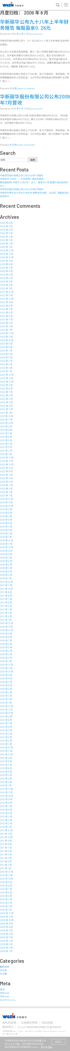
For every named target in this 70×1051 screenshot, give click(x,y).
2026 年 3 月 (6, 240)
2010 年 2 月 (6, 906)
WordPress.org (7, 999)
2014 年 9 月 (6, 716)
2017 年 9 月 (6, 592)
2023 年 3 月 (6, 364)
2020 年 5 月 (6, 481)
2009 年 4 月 (6, 940)
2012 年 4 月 (6, 816)
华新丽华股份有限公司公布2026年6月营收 (21, 189)
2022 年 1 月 (6, 412)
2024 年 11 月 (6, 295)
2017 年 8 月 (6, 595)
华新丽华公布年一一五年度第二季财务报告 (22, 179)
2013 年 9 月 (6, 757)
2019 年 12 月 (6, 499)
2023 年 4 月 (6, 360)
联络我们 (8, 1026)
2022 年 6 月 (6, 395)
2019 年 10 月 (6, 505)
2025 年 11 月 (6, 253)
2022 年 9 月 (6, 385)
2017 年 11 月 (6, 585)
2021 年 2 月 (6, 450)
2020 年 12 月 (7, 457)
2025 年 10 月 (7, 257)
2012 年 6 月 (6, 809)
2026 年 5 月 (6, 233)
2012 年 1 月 (6, 826)
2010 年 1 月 (6, 909)
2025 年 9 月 (6, 260)
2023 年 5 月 (6, 357)
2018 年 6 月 (6, 561)
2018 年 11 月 (6, 543)
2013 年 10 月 (6, 754)
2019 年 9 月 (6, 509)
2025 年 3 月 (6, 281)
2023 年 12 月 (7, 333)
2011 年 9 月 (6, 840)
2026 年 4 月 (6, 236)
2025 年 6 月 (6, 271)
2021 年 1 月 (6, 454)
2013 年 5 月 (6, 771)
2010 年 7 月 (6, 889)
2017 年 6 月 (6, 602)
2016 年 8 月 (6, 637)
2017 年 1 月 (6, 619)
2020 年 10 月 (7, 464)
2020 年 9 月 (6, 467)
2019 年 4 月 (6, 526)
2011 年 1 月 (5, 868)
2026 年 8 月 (6, 222)
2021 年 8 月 (6, 430)
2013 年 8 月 (6, 761)
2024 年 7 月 (6, 309)
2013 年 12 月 (6, 747)
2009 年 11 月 (6, 916)
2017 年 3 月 (6, 612)
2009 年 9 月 (6, 923)
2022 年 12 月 (7, 374)
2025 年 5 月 (6, 274)
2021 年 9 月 (6, 426)
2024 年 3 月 (6, 323)
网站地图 (47, 1022)
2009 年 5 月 (6, 937)
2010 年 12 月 (6, 871)
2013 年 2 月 (6, 782)
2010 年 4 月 (6, 899)
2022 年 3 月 (6, 405)
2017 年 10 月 (6, 588)
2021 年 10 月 (6, 423)
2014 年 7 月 (6, 723)
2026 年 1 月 (6, 247)
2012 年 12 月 (6, 789)
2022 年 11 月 (6, 378)
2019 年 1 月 (6, 537)
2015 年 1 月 (6, 702)
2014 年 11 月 (6, 709)
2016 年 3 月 (6, 654)
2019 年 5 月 (6, 523)
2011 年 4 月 (6, 858)
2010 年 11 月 (6, 875)
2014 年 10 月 (6, 713)
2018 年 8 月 (6, 554)
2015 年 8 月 (6, 678)
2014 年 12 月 (6, 706)
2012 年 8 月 (6, 802)
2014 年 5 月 (6, 730)
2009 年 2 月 (6, 947)
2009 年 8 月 (6, 927)
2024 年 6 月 (6, 312)
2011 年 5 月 (6, 854)
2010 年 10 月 (6, 878)
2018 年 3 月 (6, 571)
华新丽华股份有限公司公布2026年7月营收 (21, 175)
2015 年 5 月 (6, 688)
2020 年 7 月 (6, 474)
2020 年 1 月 (6, 495)
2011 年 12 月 (6, 830)
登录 (2, 989)
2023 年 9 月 (6, 343)
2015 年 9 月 (6, 675)
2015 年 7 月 (6, 682)
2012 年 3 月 (6, 820)
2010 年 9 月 (6, 882)
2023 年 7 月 (6, 350)
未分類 (3, 973)
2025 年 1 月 (6, 288)
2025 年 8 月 (6, 264)
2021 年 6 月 (6, 436)
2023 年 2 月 (6, 367)
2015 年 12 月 (6, 664)
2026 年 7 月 (6, 226)
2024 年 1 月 (6, 329)
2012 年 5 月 (6, 813)
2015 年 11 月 (6, 668)
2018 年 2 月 (6, 574)
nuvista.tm (37, 33)
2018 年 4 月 (6, 568)
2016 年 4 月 (6, 650)
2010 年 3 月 (6, 902)
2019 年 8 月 (6, 512)
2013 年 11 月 (6, 751)
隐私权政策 (9, 1022)
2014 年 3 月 (6, 737)
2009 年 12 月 (7, 913)
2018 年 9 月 (6, 550)
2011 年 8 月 (6, 844)
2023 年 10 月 (7, 340)
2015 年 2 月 (6, 699)
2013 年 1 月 (6, 785)
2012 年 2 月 (6, 823)
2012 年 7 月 (6, 806)
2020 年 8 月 (6, 471)
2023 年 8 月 (6, 347)
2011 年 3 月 (6, 861)
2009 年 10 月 (7, 920)
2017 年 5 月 (6, 606)
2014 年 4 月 (6, 733)
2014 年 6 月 (6, 726)
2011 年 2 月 (6, 864)
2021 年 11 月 (6, 419)
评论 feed (4, 996)
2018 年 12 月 (6, 540)
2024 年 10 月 (7, 298)
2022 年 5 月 (6, 398)
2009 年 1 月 (6, 951)
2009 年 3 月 (6, 944)
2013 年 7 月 (6, 764)
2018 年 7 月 (6, 557)
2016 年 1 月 (6, 661)
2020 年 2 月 (6, 492)
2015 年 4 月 (6, 692)
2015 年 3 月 (6, 695)
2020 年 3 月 (6, 488)
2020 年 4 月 (6, 485)
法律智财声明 (29, 1022)
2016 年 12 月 (6, 623)
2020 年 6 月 (6, 478)
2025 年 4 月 (6, 278)
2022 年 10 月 (7, 381)
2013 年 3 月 (6, 778)
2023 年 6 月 (6, 354)
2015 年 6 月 (6, 685)
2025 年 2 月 (6, 285)
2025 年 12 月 (7, 250)
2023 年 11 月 (6, 336)
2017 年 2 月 (6, 616)
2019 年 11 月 (6, 502)
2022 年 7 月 (6, 392)
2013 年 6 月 (6, 768)
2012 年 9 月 (6, 799)
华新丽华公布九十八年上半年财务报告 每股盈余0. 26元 (34, 25)
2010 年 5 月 (6, 896)
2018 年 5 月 (6, 564)
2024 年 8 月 (6, 305)
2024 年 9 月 (6, 302)
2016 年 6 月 (6, 644)
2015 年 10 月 (6, 671)
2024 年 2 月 (6, 326)
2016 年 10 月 (6, 630)
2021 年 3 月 (6, 447)
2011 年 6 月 (6, 851)
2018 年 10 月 (6, 547)
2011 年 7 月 (6, 847)
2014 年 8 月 (6, 719)
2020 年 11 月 (6, 461)
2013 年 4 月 (6, 775)
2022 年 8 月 (6, 388)
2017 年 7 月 (6, 599)
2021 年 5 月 (6, 440)
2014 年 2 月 (6, 740)
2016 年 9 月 (6, 633)
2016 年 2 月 (6, 657)
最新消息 (4, 966)
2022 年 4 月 (6, 402)
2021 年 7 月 (6, 433)
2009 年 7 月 (6, 930)
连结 (49, 1047)
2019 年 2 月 (6, 533)
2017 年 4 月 (6, 609)
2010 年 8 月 (6, 885)
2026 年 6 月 (6, 229)
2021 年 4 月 (6, 443)
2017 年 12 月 (6, 581)
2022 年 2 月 (6, 409)
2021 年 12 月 (6, 416)
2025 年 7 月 (6, 267)
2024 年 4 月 (6, 319)
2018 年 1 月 (6, 578)
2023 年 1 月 (6, 371)
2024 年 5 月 (6, 316)
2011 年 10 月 (6, 837)
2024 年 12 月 (7, 291)
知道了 (58, 1041)
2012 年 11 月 (6, 792)
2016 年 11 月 (6, 626)
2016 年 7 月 (6, 640)
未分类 (13, 88)
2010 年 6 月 (6, 892)
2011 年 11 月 (6, 833)
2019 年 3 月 (6, 530)
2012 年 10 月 (6, 795)
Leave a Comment (26, 88)
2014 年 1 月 (6, 744)
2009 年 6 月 (6, 933)
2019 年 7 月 (6, 516)
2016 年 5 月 (6, 647)
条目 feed (4, 992)
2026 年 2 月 (6, 243)
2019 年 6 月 (6, 519)
